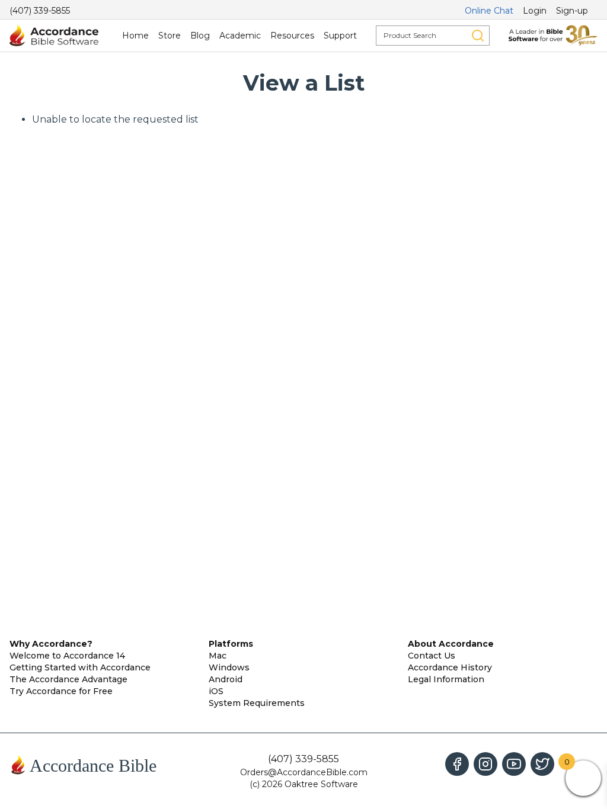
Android (225, 679)
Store (169, 35)
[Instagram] (485, 764)
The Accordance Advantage (68, 679)
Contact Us (431, 655)
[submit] (478, 35)
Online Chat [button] (489, 10)
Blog (200, 35)
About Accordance (451, 643)
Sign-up (572, 10)
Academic (240, 35)
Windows (229, 667)
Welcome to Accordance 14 (67, 655)
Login (535, 10)
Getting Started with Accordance (80, 667)
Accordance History (450, 667)
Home (135, 35)
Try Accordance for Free (61, 691)
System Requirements (257, 703)
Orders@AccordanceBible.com (304, 772)
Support (340, 35)
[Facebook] (457, 764)
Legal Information (446, 679)
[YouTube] (514, 764)
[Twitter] (542, 764)
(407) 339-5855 (39, 10)
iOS (216, 691)
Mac (217, 655)
